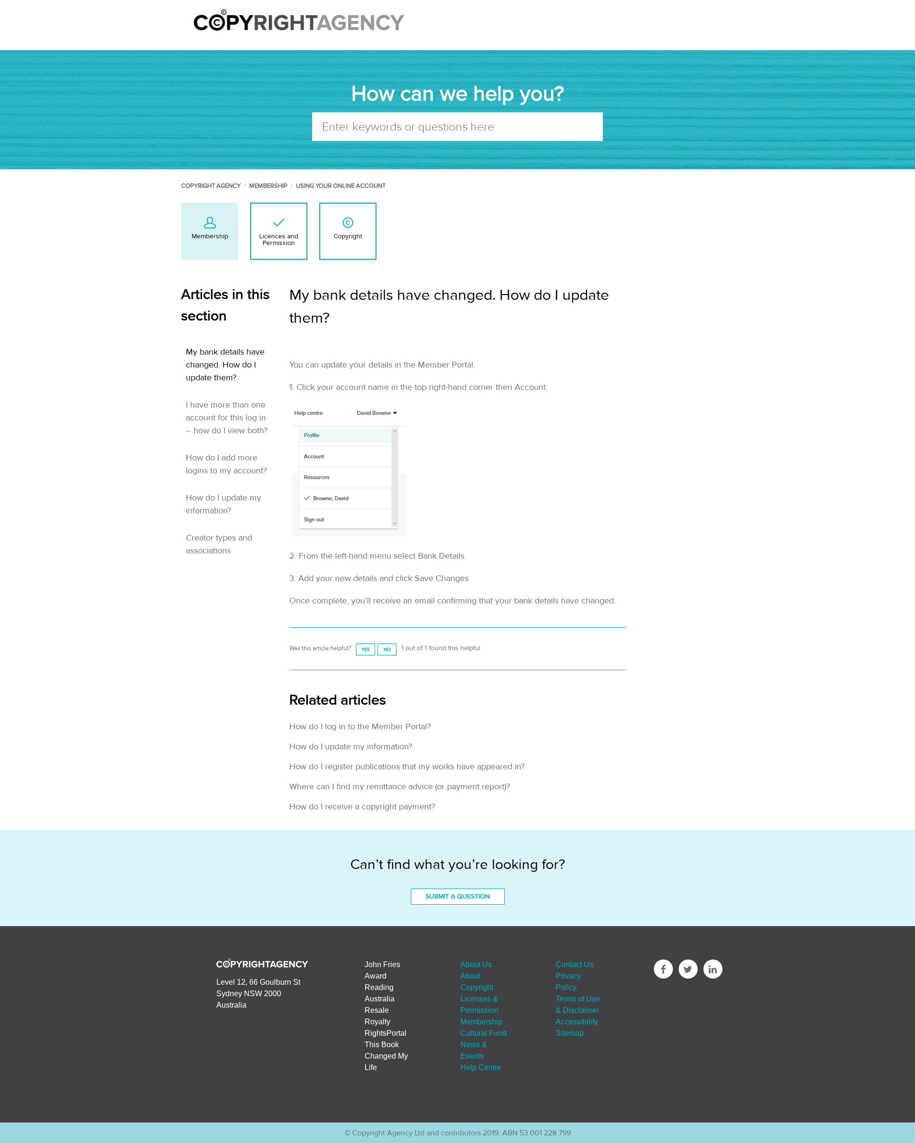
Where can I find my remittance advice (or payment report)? (399, 786)
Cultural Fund (483, 1033)
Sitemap (570, 1033)
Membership (268, 186)
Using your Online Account (341, 186)
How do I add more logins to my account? (226, 464)
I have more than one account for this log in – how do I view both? (226, 417)
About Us (476, 964)
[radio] (365, 649)
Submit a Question (458, 896)
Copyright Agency (211, 186)
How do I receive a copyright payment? (362, 806)
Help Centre (480, 1067)
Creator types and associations (219, 544)
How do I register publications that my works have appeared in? (407, 766)
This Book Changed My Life (386, 1056)
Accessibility (577, 1021)
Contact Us (574, 964)
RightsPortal (386, 1033)
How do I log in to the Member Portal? (360, 726)
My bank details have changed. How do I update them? (225, 365)
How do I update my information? (223, 504)
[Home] (299, 30)
